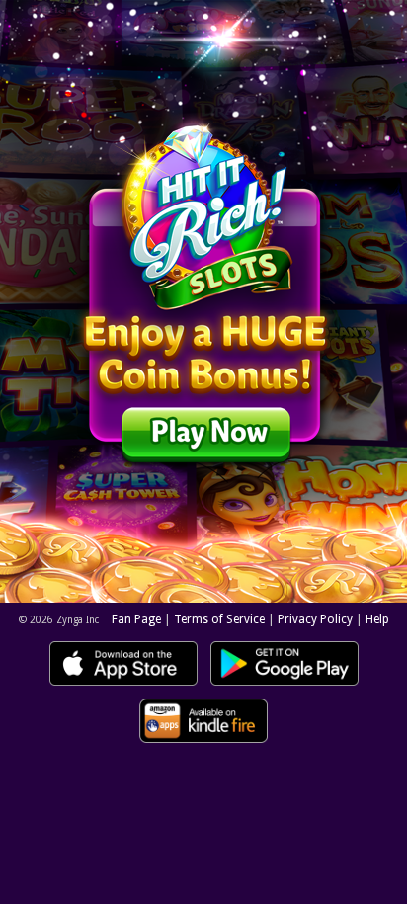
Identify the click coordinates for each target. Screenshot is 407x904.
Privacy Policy (315, 619)
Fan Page (136, 619)
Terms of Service (219, 619)
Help (377, 619)
